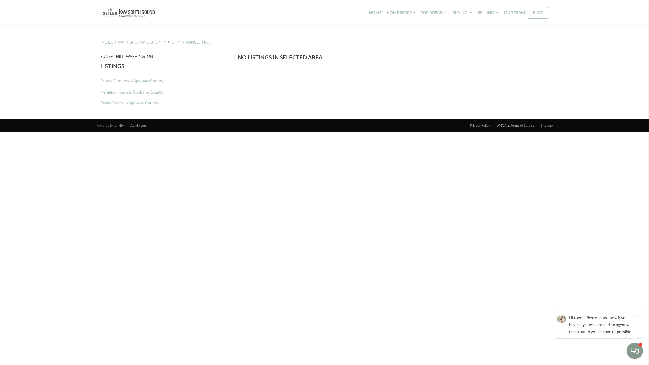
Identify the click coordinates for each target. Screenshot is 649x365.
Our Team (514, 12)
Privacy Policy (480, 125)
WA (121, 42)
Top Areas (431, 12)
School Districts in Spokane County (132, 81)
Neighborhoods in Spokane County (131, 92)
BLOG (538, 12)
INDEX (106, 42)
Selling (486, 12)
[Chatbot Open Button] (635, 351)
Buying (460, 12)
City (176, 42)
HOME (375, 12)
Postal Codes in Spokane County (129, 103)
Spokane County (148, 42)
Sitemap (547, 125)
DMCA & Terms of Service (515, 125)
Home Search (401, 12)
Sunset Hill (198, 42)
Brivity (119, 125)
